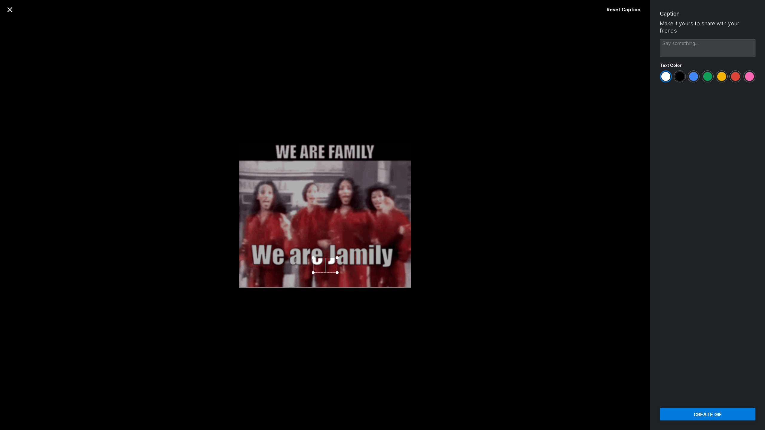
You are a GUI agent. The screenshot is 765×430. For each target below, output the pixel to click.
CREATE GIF (708, 414)
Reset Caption (623, 10)
